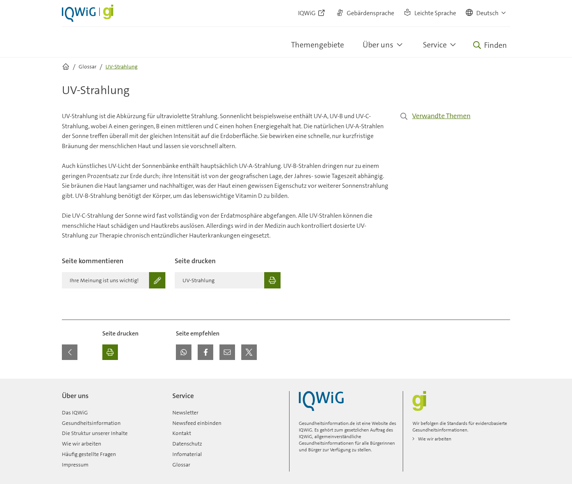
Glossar (181, 464)
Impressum (75, 464)
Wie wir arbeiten (81, 443)
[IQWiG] (321, 401)
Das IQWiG (75, 412)
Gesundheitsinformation (91, 422)
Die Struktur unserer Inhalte (95, 433)
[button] (486, 13)
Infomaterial (187, 454)
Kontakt (181, 433)
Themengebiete (317, 45)
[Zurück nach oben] (502, 383)
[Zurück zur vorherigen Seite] (69, 352)
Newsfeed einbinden (196, 422)
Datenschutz (187, 443)
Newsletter (185, 412)
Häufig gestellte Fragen (89, 454)
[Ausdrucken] (110, 352)
